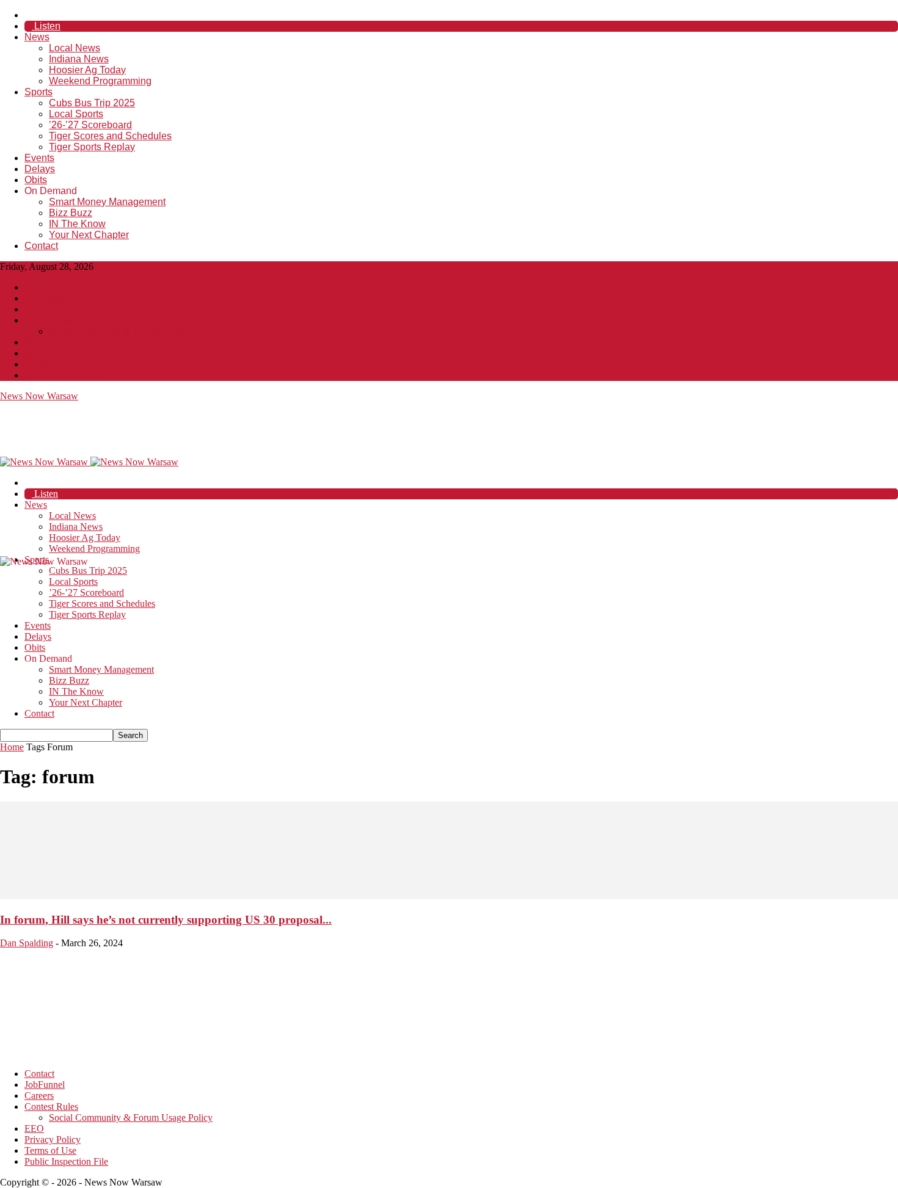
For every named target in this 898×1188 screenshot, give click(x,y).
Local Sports (76, 114)
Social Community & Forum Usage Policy (131, 331)
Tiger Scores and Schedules (110, 136)
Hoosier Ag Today (87, 70)
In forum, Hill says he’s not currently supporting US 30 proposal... (166, 919)
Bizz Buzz (70, 213)
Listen (46, 26)
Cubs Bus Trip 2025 (92, 103)
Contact (41, 246)
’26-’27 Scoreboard (90, 125)
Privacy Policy (52, 353)
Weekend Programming (100, 81)
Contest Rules (51, 320)
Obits (35, 180)
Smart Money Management (107, 202)
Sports (38, 92)
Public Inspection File (66, 375)
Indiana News (79, 59)
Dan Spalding (26, 943)
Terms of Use (50, 364)
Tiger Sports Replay (92, 147)
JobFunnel (44, 298)
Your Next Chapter (89, 235)
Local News (74, 48)
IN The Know (77, 224)
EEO (34, 342)
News (36, 37)
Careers (39, 309)
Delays (39, 169)
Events (39, 158)
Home (12, 747)
